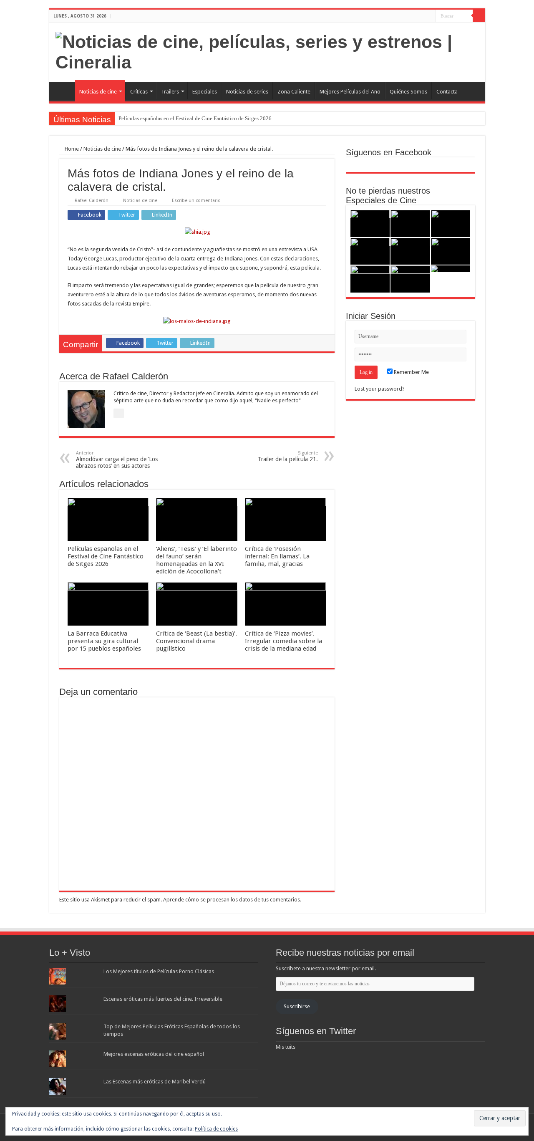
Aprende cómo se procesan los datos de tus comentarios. (232, 899)
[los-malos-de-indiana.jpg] (197, 321)
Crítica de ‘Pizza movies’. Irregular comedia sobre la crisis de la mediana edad (283, 641)
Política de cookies (216, 1129)
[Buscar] (479, 16)
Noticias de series (247, 91)
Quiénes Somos (408, 91)
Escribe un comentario (196, 200)
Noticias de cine (98, 91)
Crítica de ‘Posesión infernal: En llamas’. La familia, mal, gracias (277, 556)
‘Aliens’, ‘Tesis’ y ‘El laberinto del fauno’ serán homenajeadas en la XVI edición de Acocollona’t (196, 560)
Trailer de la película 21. (288, 456)
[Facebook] (413, 16)
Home (71, 149)
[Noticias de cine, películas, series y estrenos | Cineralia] (267, 50)
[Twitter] (421, 16)
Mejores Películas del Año (350, 91)
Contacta (447, 91)
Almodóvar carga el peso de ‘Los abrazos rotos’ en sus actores (117, 459)
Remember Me (411, 372)
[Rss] (405, 16)
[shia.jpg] (197, 231)
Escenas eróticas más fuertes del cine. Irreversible (162, 999)
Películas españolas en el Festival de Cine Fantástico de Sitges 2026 (195, 118)
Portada (64, 90)
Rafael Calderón (91, 200)
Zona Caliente (293, 91)
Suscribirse (297, 1006)
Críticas (139, 91)
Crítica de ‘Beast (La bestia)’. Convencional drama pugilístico (196, 641)
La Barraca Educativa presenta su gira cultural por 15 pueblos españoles (104, 641)
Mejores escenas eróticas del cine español (153, 1054)
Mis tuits (285, 1047)
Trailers (170, 91)
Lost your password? (380, 389)
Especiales (204, 91)
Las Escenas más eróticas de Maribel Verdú (154, 1081)
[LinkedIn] (429, 16)
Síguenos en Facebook (388, 152)
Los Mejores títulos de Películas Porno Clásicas (158, 971)
